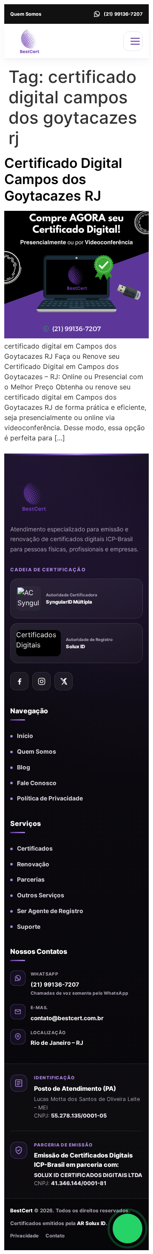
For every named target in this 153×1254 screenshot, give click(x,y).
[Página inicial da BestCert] (46, 496)
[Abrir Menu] (133, 41)
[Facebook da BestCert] (19, 681)
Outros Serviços (40, 895)
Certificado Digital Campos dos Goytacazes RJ (63, 179)
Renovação (33, 864)
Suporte (28, 926)
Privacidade (24, 1236)
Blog (23, 767)
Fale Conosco (37, 783)
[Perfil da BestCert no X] (63, 681)
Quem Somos (25, 14)
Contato (55, 1236)
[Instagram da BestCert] (41, 681)
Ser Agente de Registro (50, 911)
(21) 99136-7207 (55, 984)
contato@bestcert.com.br (67, 1018)
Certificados (35, 848)
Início (25, 735)
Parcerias (31, 879)
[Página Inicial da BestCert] (41, 41)
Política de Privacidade (50, 798)
